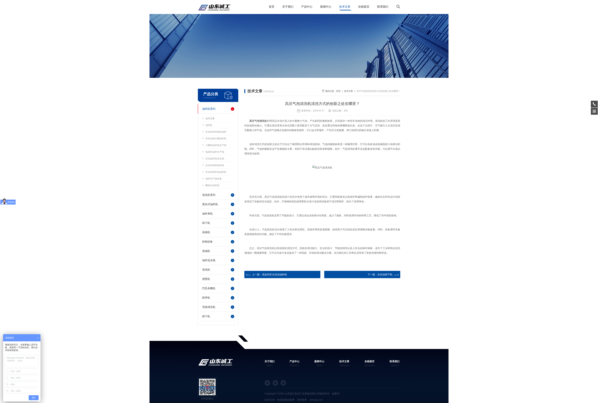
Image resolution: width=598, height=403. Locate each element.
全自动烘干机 (384, 274)
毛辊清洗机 (208, 307)
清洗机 (206, 269)
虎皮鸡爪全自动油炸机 (274, 274)
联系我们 (382, 6)
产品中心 (306, 6)
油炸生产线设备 (213, 178)
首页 (271, 6)
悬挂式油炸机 (210, 204)
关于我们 (287, 6)
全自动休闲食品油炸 (215, 131)
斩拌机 (206, 297)
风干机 (206, 223)
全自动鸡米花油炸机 (215, 172)
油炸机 (208, 125)
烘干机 (206, 316)
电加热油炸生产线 (214, 152)
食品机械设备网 (285, 399)
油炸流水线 (208, 260)
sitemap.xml (316, 399)
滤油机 (206, 251)
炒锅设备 (207, 241)
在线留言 (363, 6)
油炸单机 (207, 213)
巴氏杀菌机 (208, 288)
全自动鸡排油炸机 (214, 165)
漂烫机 (206, 279)
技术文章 (344, 6)
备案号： (337, 393)
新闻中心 (325, 6)
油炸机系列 (208, 108)
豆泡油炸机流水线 (214, 158)
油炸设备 (210, 118)
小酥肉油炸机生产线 (215, 145)
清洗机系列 (208, 194)
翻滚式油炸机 (212, 185)
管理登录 (302, 399)
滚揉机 (206, 232)
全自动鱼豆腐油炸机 (215, 138)
